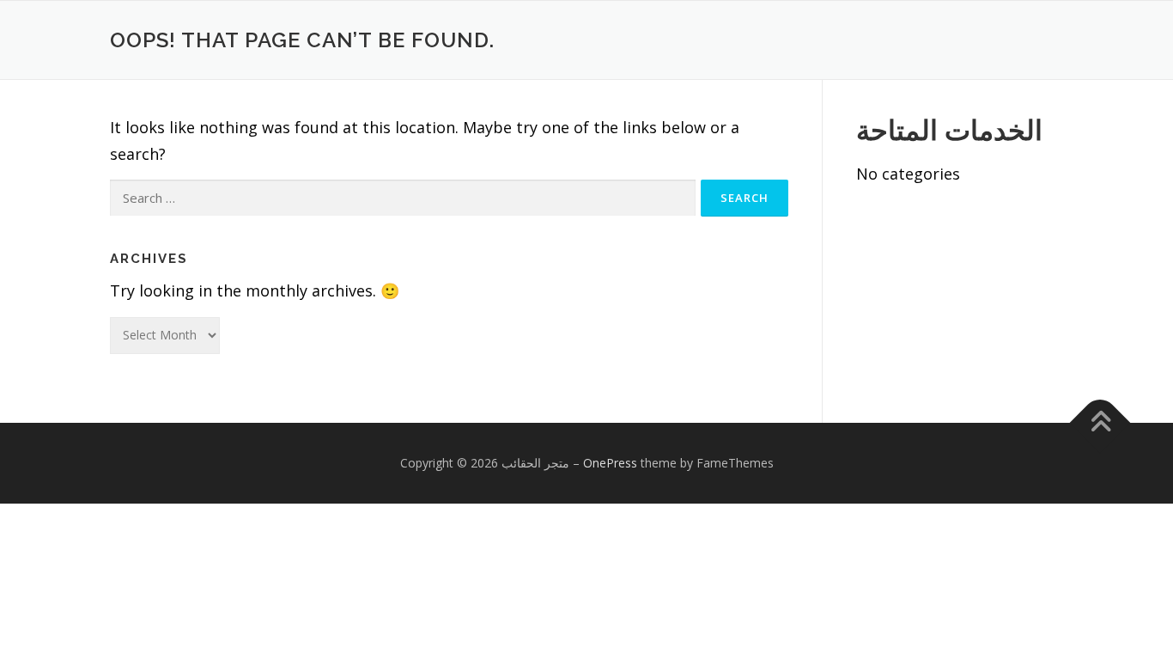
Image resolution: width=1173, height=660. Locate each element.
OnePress (610, 463)
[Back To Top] (1100, 423)
